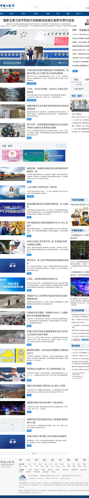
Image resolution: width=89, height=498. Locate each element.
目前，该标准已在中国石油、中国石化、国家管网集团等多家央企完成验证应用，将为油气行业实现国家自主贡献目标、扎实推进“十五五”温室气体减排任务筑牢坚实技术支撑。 (47, 268)
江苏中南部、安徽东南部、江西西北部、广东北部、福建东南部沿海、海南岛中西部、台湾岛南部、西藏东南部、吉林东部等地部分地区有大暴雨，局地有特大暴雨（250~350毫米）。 (47, 358)
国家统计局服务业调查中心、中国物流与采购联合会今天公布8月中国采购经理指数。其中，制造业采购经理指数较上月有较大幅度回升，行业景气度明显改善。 (47, 231)
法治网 (53, 472)
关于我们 (3, 467)
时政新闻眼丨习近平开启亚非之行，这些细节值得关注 (56, 24)
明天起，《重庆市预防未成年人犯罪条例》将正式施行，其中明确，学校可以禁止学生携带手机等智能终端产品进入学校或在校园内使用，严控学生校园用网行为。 (47, 249)
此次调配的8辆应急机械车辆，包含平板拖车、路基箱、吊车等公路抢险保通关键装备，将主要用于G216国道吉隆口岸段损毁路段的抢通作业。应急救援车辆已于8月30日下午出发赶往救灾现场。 (47, 176)
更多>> (34, 453)
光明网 (21, 472)
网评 (80, 96)
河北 (40, 464)
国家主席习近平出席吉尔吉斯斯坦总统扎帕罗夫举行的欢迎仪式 (24, 24)
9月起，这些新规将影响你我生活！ (43, 279)
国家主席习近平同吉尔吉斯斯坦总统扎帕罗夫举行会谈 (38, 20)
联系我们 (9, 467)
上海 (68, 464)
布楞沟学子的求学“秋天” (78, 322)
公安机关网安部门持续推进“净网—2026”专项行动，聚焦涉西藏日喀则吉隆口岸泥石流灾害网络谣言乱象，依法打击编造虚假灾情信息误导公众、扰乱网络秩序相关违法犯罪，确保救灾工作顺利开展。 (47, 212)
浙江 (79, 464)
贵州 (58, 466)
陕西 (74, 466)
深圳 (85, 466)
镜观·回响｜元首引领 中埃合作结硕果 (67, 26)
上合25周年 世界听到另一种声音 (42, 187)
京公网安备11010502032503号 (35, 478)
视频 (47, 14)
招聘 (84, 460)
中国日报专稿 (31, 83)
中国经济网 (74, 469)
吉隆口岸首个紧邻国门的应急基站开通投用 (46, 436)
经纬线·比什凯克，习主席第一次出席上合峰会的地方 (15, 26)
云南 (63, 466)
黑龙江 (62, 464)
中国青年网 (65, 469)
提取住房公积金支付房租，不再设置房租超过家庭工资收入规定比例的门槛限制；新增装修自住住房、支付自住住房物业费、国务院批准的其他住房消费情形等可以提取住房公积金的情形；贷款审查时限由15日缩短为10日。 (47, 285)
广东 (31, 466)
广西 (36, 466)
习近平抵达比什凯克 (12, 63)
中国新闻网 (36, 472)
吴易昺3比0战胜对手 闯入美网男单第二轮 (46, 369)
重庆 (47, 466)
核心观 (78, 84)
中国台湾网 (83, 469)
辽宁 (51, 464)
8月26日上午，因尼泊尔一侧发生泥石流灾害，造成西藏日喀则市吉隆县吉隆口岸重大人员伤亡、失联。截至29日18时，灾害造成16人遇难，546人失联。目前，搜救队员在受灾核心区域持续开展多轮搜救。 (47, 339)
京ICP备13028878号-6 (65, 478)
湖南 (25, 466)
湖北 (20, 466)
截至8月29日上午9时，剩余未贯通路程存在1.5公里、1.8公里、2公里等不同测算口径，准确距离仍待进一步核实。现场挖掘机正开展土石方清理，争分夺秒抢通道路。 (47, 78)
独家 (76, 460)
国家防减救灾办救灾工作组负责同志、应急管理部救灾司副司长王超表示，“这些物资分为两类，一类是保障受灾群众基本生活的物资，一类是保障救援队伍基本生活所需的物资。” (48, 114)
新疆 (79, 466)
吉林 (56, 464)
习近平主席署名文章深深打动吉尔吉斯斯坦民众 (43, 26)
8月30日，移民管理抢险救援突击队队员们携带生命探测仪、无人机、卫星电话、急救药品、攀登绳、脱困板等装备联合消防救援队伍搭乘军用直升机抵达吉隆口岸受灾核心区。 (47, 132)
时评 (11, 14)
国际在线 (50, 469)
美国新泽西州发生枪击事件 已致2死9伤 (45, 402)
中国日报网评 (79, 89)
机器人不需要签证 (77, 114)
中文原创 (30, 196)
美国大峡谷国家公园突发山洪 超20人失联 (46, 386)
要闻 (29, 119)
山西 (45, 464)
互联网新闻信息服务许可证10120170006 (50, 475)
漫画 (67, 14)
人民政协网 (46, 472)
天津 (34, 464)
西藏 (69, 466)
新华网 (36, 469)
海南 (42, 466)
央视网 (57, 469)
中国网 (43, 469)
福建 (84, 464)
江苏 (73, 464)
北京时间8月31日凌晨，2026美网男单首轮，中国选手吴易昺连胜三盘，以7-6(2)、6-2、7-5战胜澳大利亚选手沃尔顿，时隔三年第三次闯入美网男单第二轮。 (47, 375)
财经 (44, 460)
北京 (29, 464)
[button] (59, 62)
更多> (75, 71)
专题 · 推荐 (7, 146)
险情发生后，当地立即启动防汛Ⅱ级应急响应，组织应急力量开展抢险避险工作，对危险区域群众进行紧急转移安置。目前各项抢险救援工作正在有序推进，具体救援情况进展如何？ (47, 321)
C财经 (35, 14)
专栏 (57, 14)
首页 (1, 14)
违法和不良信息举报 (33, 475)
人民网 (30, 469)
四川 (52, 466)
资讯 (23, 14)
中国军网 (28, 472)
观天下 (78, 14)
